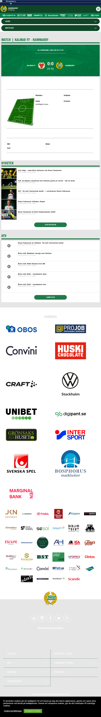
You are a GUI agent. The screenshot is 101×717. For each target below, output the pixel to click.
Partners (59, 672)
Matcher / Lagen (63, 654)
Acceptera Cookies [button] (33, 711)
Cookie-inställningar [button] (13, 711)
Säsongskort (14, 681)
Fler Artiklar (50, 225)
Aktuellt (12, 654)
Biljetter (12, 672)
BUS (9, 663)
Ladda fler (50, 297)
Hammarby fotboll (64, 663)
